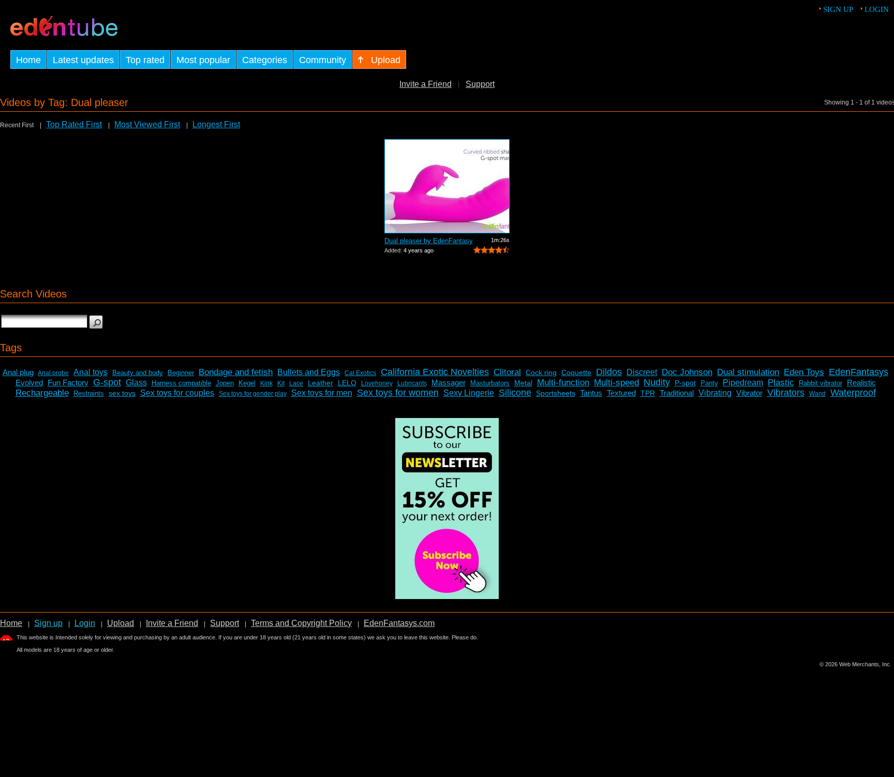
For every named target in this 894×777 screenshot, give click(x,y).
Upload (120, 623)
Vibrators (785, 392)
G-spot (107, 382)
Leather (320, 383)
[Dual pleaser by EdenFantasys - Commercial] (447, 186)
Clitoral (507, 372)
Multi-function (563, 382)
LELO (347, 383)
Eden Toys (804, 372)
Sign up (838, 9)
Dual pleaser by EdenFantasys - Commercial (428, 241)
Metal (523, 383)
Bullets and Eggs (308, 372)
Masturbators (490, 383)
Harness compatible (181, 383)
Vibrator (749, 392)
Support (480, 84)
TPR (647, 393)
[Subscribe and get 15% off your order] (447, 596)
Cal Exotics (360, 373)
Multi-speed (616, 382)
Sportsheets (555, 393)
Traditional (677, 392)
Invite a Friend (425, 84)
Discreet (642, 372)
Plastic (781, 382)
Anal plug (18, 372)
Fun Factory (68, 382)
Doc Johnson (687, 372)
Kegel (247, 383)
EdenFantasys (858, 372)
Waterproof (853, 392)
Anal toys (90, 372)
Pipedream (743, 382)
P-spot (685, 383)
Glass (136, 382)
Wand (817, 393)
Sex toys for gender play (253, 393)
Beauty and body (137, 373)
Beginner (181, 373)
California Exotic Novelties (435, 372)
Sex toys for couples (177, 392)
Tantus (591, 392)
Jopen (225, 383)
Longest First (216, 124)
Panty (709, 383)
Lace (296, 383)
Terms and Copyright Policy (301, 623)
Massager (448, 382)
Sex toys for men (321, 392)
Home (11, 623)
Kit (281, 383)
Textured (621, 392)
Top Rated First (74, 124)
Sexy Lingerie (468, 392)
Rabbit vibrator (820, 383)
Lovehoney (377, 383)
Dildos (609, 372)
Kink (266, 383)
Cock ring (541, 372)
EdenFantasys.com (399, 623)
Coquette (576, 372)
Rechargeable (42, 393)
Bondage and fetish (236, 372)
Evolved (29, 382)
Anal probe (53, 373)
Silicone (515, 392)
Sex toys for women (398, 392)
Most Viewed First (147, 124)
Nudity (657, 382)
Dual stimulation (748, 372)
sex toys (122, 393)
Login (877, 9)
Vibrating (715, 392)
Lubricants (412, 383)
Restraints (88, 393)
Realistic (861, 382)
